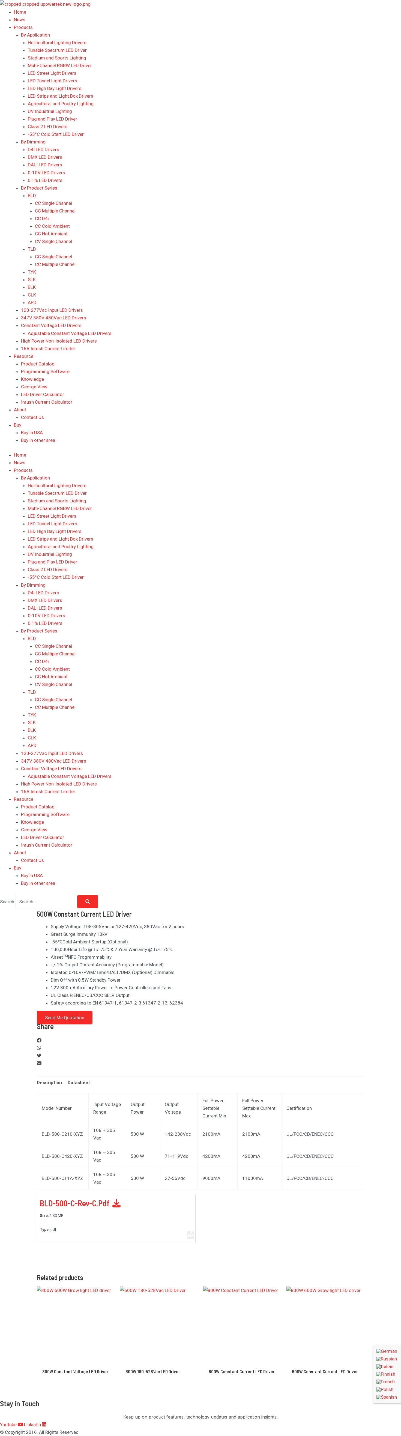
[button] (200, 1040)
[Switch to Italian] (387, 1366)
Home (20, 12)
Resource (23, 356)
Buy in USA (32, 432)
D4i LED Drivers (43, 149)
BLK (32, 287)
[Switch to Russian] (387, 1359)
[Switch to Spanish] (387, 1397)
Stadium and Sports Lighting (57, 58)
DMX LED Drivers (45, 157)
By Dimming (33, 142)
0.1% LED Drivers (45, 180)
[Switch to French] (387, 1382)
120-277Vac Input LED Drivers (52, 310)
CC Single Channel (53, 203)
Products (23, 27)
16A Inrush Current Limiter (48, 348)
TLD (32, 249)
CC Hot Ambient (51, 233)
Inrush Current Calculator (46, 402)
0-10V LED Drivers (46, 172)
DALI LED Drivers (45, 164)
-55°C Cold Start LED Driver (56, 134)
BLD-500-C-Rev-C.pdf (75, 1203)
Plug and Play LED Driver (52, 119)
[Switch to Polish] (387, 1389)
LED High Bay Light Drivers (55, 88)
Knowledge (32, 379)
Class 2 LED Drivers (48, 126)
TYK (32, 272)
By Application (35, 35)
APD (32, 302)
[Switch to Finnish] (387, 1374)
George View (34, 386)
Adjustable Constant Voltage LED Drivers (70, 333)
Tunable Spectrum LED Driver (57, 50)
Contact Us (32, 417)
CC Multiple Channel (55, 211)
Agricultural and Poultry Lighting (61, 103)
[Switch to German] (387, 1351)
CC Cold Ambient (52, 226)
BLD (32, 195)
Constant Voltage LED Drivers (51, 325)
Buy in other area (38, 440)
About (20, 409)
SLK (32, 279)
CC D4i (42, 218)
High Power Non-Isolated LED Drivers (59, 341)
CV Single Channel (53, 241)
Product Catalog (38, 364)
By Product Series (39, 188)
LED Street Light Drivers (52, 73)
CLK (32, 295)
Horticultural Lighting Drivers (57, 42)
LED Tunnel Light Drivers (52, 80)
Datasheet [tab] (79, 1082)
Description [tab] (49, 1082)
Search (7, 901)
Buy (17, 425)
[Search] (87, 901)
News (19, 19)
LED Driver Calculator (42, 394)
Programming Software (45, 371)
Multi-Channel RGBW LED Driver (60, 65)
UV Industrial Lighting (50, 111)
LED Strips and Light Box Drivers (60, 96)
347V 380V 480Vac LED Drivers (53, 317)
